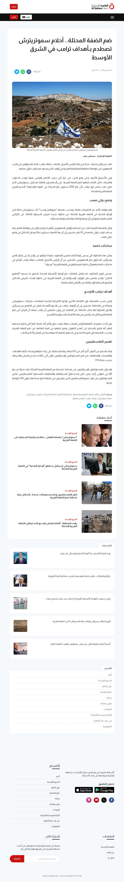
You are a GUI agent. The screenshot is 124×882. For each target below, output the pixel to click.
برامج (28, 17)
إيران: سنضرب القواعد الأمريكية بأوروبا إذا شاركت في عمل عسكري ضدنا (78, 598)
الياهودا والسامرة (80, 394)
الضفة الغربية (50, 394)
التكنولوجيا (107, 726)
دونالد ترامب (90, 398)
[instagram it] (88, 800)
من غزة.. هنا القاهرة (103, 720)
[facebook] (28, 71)
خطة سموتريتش (104, 398)
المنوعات (108, 709)
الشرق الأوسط (105, 680)
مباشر (13, 7)
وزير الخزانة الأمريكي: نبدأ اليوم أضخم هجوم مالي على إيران (85, 553)
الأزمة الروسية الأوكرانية (101, 715)
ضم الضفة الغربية (64, 394)
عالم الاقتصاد (106, 692)
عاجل (14, 17)
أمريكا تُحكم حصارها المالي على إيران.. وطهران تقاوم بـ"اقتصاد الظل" (80, 644)
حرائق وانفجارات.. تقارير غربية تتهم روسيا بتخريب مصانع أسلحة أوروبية (79, 576)
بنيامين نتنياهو (78, 398)
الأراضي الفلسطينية (96, 394)
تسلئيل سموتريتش (34, 394)
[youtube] (96, 800)
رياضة (109, 698)
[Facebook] (111, 800)
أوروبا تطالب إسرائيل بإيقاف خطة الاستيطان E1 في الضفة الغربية (81, 621)
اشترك (17, 858)
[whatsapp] (22, 71)
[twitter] (16, 71)
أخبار (110, 675)
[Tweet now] (104, 800)
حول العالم (107, 686)
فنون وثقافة (106, 703)
